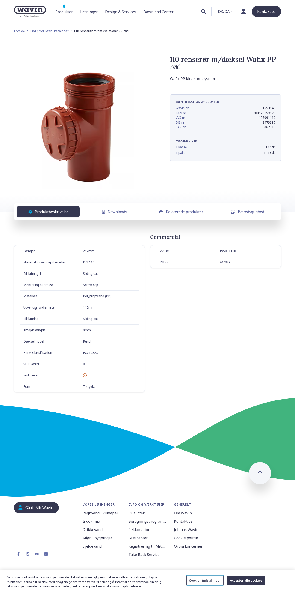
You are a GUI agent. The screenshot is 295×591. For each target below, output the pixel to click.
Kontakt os (183, 521)
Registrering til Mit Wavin (148, 546)
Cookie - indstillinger (205, 580)
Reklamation (139, 529)
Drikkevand (93, 529)
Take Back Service (143, 554)
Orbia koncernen (188, 546)
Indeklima (91, 521)
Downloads (117, 211)
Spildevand (92, 546)
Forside (19, 31)
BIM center (138, 537)
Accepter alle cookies (246, 580)
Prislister (136, 513)
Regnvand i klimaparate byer (103, 513)
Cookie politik (186, 537)
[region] (147, 580)
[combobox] (225, 11)
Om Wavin (183, 513)
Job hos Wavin (186, 529)
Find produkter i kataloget (49, 31)
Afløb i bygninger (97, 537)
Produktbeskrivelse (52, 211)
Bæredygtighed (251, 211)
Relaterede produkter (184, 211)
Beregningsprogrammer (148, 521)
